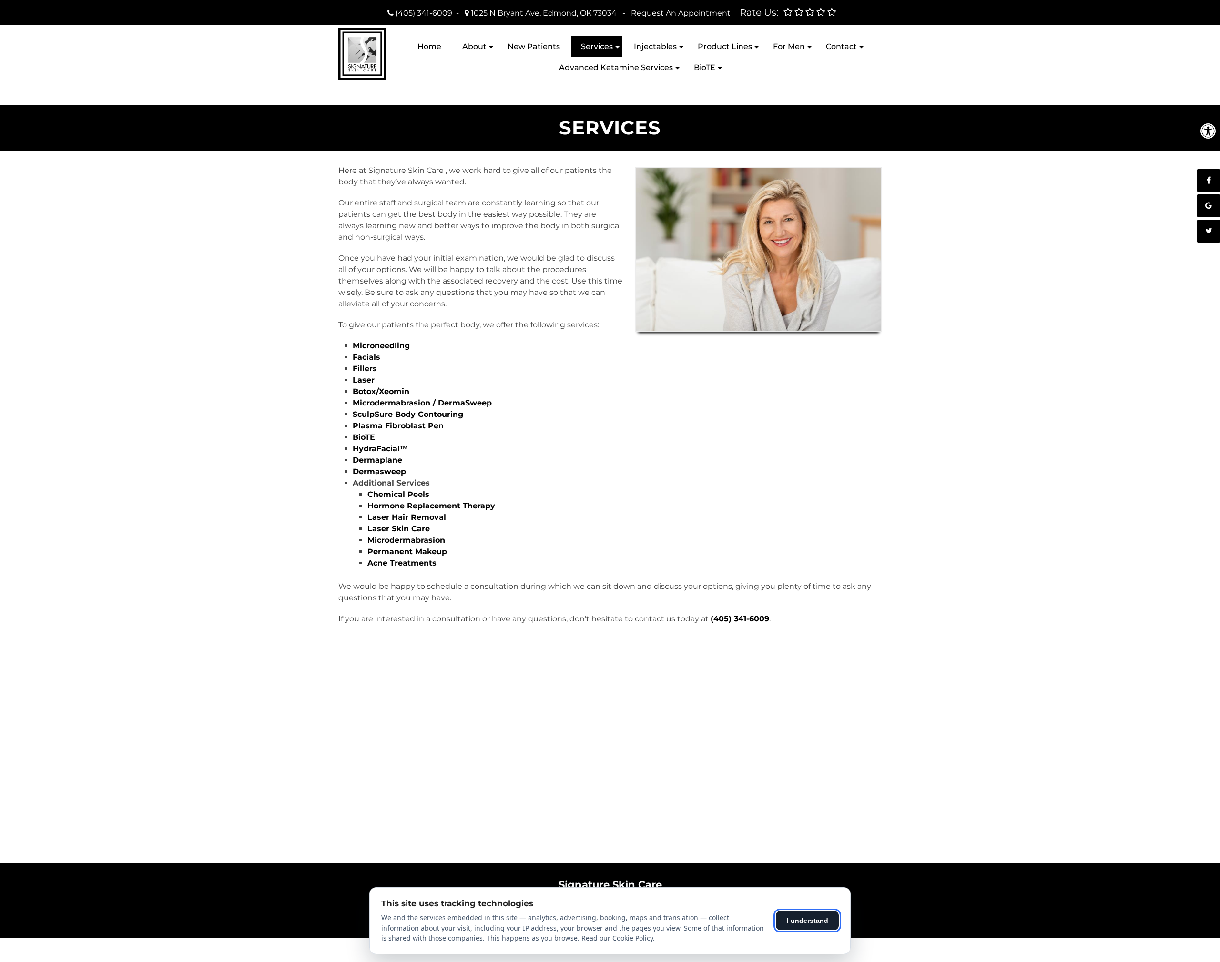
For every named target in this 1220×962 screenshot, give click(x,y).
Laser (364, 380)
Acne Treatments (402, 562)
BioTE (704, 67)
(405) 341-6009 (424, 13)
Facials (366, 357)
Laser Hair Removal (406, 517)
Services (597, 46)
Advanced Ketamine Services (616, 67)
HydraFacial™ (380, 448)
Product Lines (725, 46)
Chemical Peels (398, 494)
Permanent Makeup (407, 551)
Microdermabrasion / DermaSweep (422, 402)
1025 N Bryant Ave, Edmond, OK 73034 (544, 13)
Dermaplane (377, 460)
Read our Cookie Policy (617, 937)
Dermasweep (379, 471)
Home (429, 46)
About (474, 46)
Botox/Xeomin (381, 391)
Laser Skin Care (398, 528)
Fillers (365, 368)
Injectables (655, 46)
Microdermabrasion (406, 540)
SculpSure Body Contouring (408, 414)
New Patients (534, 46)
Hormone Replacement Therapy (431, 505)
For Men (789, 46)
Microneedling (381, 345)
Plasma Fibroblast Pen (398, 425)
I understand (807, 920)
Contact (841, 46)
